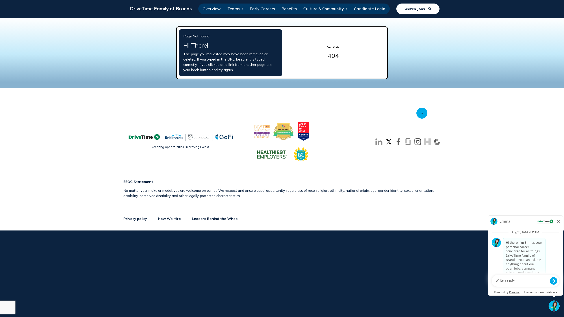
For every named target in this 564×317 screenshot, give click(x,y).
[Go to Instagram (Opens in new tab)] (417, 141)
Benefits (289, 8)
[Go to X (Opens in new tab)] (388, 141)
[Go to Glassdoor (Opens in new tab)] (408, 141)
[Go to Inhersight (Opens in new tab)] (427, 141)
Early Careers (262, 8)
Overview (212, 8)
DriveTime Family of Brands (161, 8)
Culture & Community (323, 8)
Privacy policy (135, 218)
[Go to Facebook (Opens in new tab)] (398, 141)
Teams (233, 8)
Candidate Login (369, 8)
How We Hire (169, 218)
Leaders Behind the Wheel (215, 218)
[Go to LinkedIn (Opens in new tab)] (378, 141)
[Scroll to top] (421, 113)
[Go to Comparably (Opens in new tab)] (437, 141)
